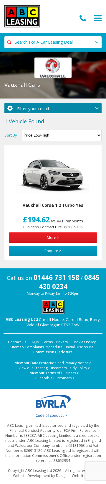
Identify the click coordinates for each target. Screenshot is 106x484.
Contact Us (17, 341)
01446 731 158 (56, 277)
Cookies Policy (84, 341)
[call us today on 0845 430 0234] (83, 18)
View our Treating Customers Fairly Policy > (54, 367)
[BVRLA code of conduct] (53, 406)
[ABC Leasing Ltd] (22, 16)
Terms (47, 341)
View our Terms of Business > (54, 372)
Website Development (31, 475)
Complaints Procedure (43, 347)
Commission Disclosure (53, 352)
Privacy (62, 341)
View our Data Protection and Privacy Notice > (53, 362)
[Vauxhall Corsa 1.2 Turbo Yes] (53, 174)
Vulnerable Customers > (54, 377)
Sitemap (17, 347)
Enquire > (53, 250)
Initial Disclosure (79, 347)
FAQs (34, 341)
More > (53, 237)
